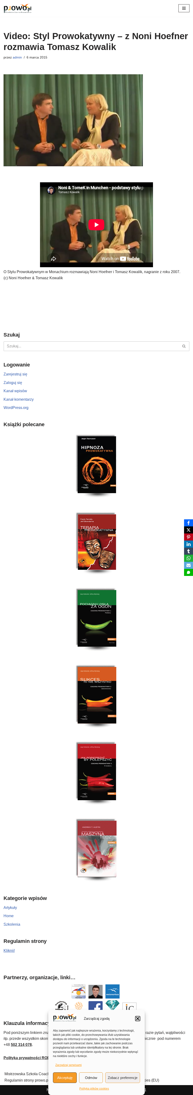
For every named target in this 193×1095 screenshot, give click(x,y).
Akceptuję (64, 1078)
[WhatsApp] (188, 558)
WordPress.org (16, 408)
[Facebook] (188, 522)
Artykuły (10, 908)
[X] (188, 529)
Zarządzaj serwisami (68, 1065)
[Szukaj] (184, 346)
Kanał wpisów (15, 391)
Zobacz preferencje (122, 1078)
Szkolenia (12, 924)
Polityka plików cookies (94, 1088)
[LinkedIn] (188, 544)
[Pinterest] (188, 537)
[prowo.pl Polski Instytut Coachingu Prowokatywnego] (18, 8)
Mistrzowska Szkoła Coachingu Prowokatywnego (45, 1074)
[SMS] (188, 572)
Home (9, 916)
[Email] (188, 565)
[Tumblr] (188, 551)
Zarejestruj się (15, 374)
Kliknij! (9, 951)
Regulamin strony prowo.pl (26, 1080)
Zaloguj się (13, 383)
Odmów (91, 1078)
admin (17, 57)
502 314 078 (21, 1045)
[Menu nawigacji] (183, 8)
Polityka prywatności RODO (28, 1058)
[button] (137, 1018)
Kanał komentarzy (19, 399)
